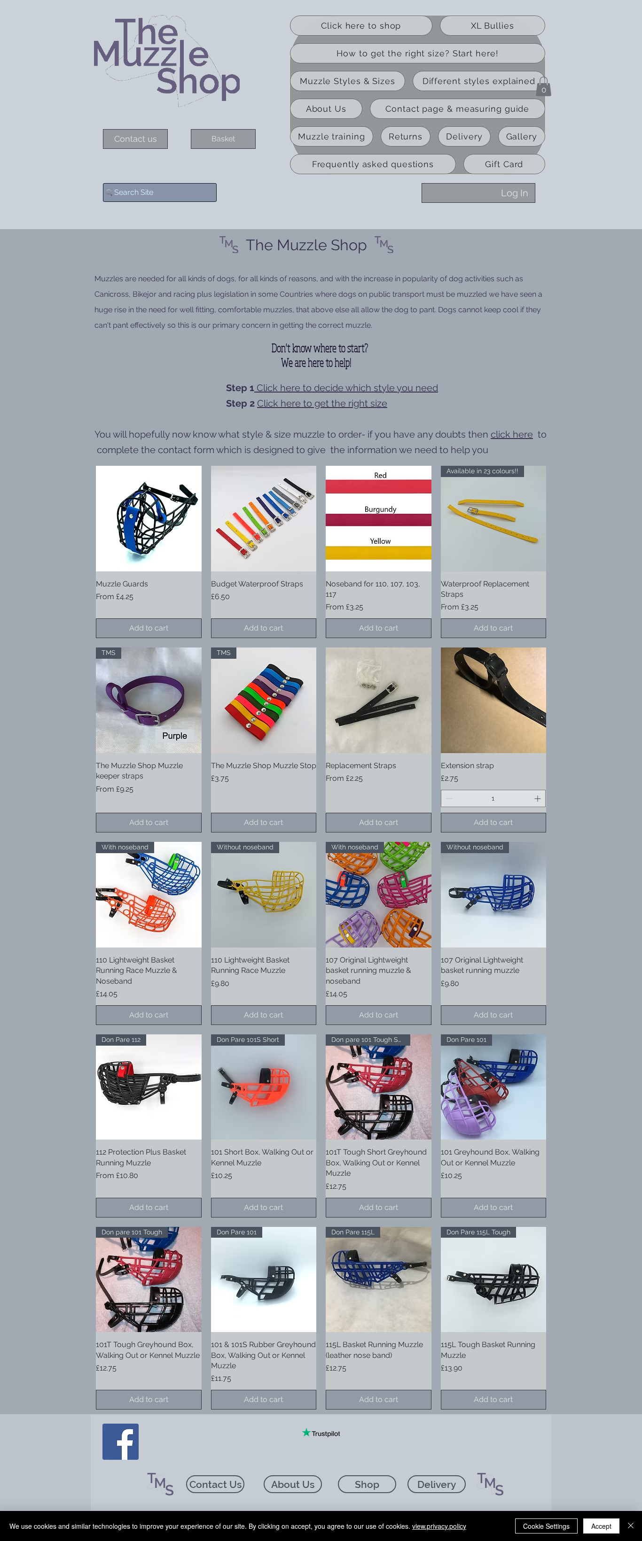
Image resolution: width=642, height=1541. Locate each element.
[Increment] (538, 798)
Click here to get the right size (322, 403)
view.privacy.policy (439, 1526)
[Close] (630, 1525)
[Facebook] (120, 1442)
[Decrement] (448, 798)
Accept (601, 1526)
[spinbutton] (493, 798)
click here (512, 434)
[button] (543, 86)
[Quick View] (149, 518)
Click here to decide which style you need (346, 387)
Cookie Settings (546, 1526)
